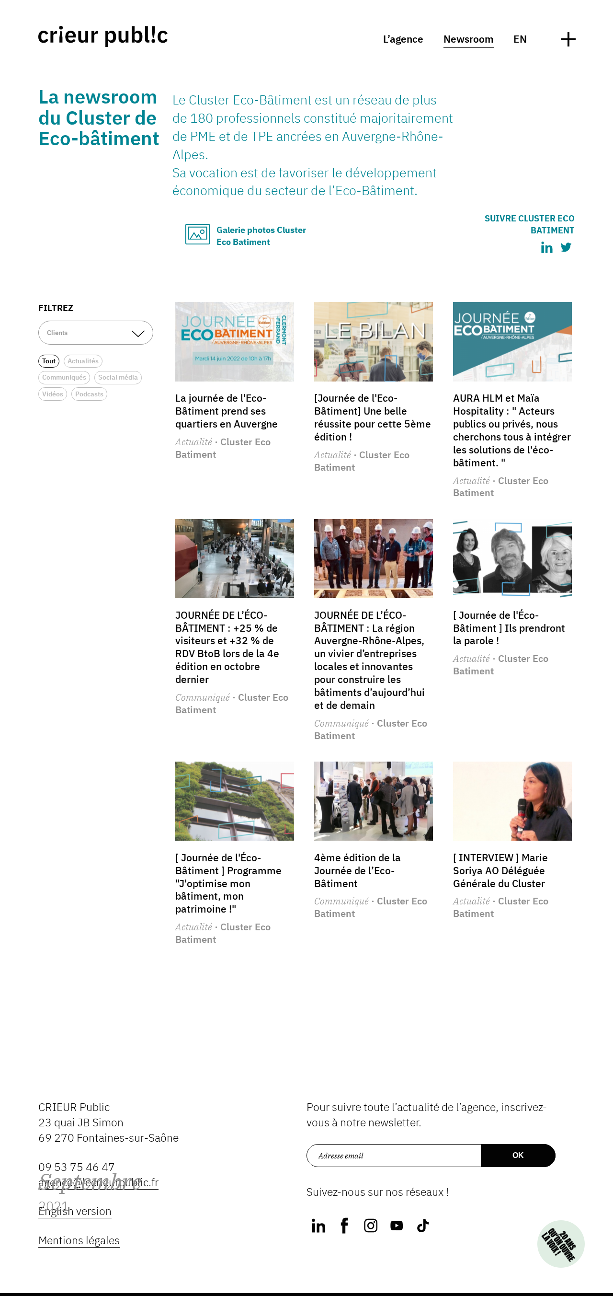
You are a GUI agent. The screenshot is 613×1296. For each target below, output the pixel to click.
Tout (49, 361)
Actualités (83, 361)
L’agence (403, 39)
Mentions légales (79, 1240)
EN (520, 39)
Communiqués (64, 377)
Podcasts (89, 394)
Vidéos (52, 394)
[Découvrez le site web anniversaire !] (561, 1244)
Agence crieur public (103, 36)
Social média (118, 377)
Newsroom (468, 39)
